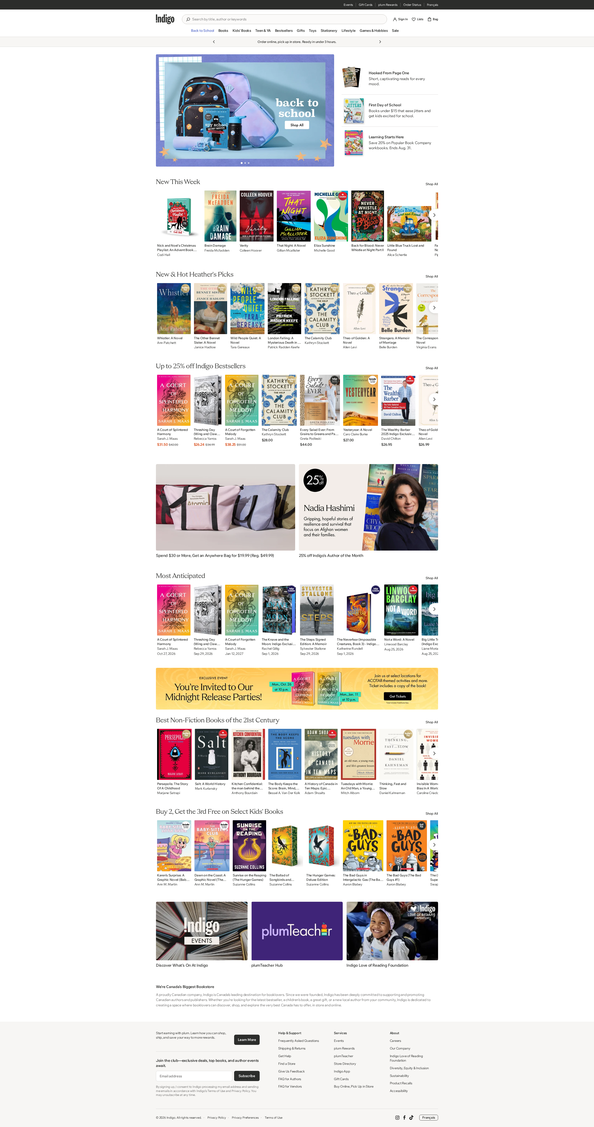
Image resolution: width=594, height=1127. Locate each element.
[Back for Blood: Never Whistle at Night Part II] (367, 216)
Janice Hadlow (205, 347)
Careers (395, 1041)
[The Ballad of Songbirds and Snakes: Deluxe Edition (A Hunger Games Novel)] (286, 845)
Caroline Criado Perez (432, 793)
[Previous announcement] (214, 41)
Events (348, 4)
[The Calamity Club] (322, 308)
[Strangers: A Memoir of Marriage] (396, 308)
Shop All (432, 184)
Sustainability (399, 1076)
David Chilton (390, 439)
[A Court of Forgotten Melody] (241, 400)
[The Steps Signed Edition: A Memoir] (317, 610)
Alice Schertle (397, 255)
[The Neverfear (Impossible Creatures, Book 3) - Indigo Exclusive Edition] (359, 610)
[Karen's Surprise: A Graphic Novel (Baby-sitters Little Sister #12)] (174, 845)
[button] (202, 32)
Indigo (171, 1117)
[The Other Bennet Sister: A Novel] (210, 308)
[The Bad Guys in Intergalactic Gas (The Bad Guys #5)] (363, 845)
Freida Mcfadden (216, 250)
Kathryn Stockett (317, 343)
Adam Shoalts (315, 793)
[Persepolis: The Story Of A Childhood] (174, 754)
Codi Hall (163, 255)
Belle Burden (388, 347)
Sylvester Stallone (313, 649)
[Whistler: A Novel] (174, 308)
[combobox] (287, 19)
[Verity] (257, 216)
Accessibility (399, 1091)
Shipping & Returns (292, 1048)
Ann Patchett (166, 343)
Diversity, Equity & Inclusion (409, 1068)
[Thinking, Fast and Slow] (396, 754)
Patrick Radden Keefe (283, 347)
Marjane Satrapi (168, 793)
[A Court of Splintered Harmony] (173, 400)
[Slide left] (163, 110)
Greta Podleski (310, 439)
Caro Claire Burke (355, 434)
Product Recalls (401, 1083)
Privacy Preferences (245, 1117)
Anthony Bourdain (245, 793)
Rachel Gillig (270, 649)
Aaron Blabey (352, 884)
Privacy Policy (216, 1117)
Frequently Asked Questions (298, 1041)
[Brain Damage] (220, 216)
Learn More (247, 1039)
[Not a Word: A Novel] (401, 610)
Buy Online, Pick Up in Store (353, 1086)
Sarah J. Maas (167, 439)
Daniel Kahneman (392, 793)
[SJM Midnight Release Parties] (297, 689)
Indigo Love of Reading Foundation (406, 1058)
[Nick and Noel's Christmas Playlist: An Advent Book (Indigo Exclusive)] (179, 216)
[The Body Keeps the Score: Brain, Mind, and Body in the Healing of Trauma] (284, 754)
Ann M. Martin (167, 884)
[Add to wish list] (196, 236)
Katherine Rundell (349, 649)
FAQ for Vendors (290, 1086)
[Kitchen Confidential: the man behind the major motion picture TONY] (248, 754)
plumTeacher (343, 1056)
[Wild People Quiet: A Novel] (247, 308)
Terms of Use (273, 1117)
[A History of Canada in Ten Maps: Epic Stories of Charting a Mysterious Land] (321, 754)
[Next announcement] (380, 41)
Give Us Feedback (291, 1071)
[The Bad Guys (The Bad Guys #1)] (407, 845)
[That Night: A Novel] (294, 216)
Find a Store (286, 1064)
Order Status (412, 4)
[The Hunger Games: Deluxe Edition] (323, 845)
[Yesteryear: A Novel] (360, 400)
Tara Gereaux (240, 347)
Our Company (400, 1048)
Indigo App (342, 1071)
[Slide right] (326, 110)
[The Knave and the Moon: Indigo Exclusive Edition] (279, 610)
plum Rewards (387, 4)
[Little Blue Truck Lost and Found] (409, 216)
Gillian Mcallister (288, 250)
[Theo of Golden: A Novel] (359, 308)
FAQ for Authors (289, 1079)
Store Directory (345, 1064)
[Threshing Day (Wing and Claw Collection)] (208, 400)
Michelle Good (324, 250)
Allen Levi (350, 347)
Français (432, 4)
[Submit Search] (188, 19)
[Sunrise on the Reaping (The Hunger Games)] (249, 845)
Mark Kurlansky (206, 789)
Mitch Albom (350, 793)
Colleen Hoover (251, 250)
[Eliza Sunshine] (331, 216)
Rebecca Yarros (205, 439)
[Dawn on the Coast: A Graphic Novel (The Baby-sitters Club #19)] (211, 845)
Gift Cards (365, 4)
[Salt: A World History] (212, 754)
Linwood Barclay (396, 644)
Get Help (284, 1056)
